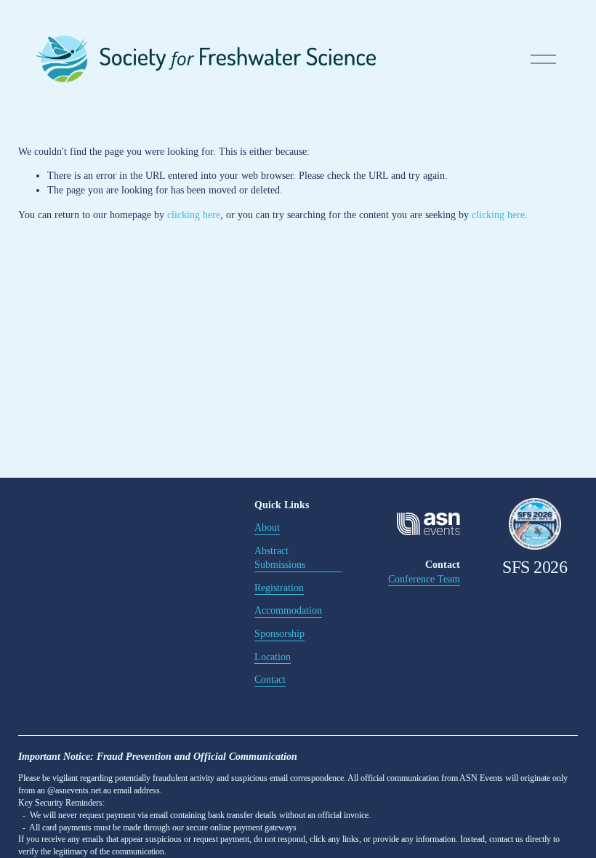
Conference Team (424, 579)
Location (272, 656)
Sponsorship (279, 633)
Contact (270, 679)
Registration (279, 587)
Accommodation (288, 610)
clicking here (193, 214)
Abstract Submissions (279, 558)
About (267, 527)
